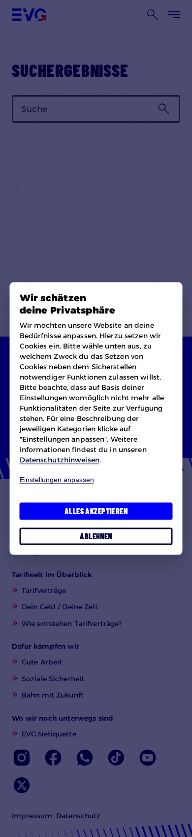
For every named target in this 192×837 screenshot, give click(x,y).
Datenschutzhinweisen (59, 459)
